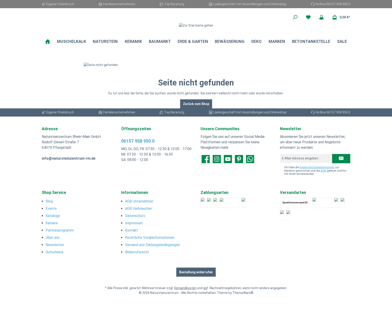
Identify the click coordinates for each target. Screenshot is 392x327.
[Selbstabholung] (288, 215)
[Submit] (341, 158)
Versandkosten (185, 288)
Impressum (134, 223)
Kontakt (131, 230)
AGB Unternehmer (139, 201)
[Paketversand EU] (336, 203)
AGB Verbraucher (138, 208)
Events (51, 208)
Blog (49, 201)
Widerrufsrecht (137, 252)
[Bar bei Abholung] (215, 203)
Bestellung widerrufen (196, 272)
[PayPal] (203, 203)
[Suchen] (295, 17)
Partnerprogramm (60, 230)
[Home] (47, 41)
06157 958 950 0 (137, 141)
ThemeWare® (243, 293)
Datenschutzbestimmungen (317, 167)
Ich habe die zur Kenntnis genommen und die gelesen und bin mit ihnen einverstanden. (315, 171)
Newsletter (55, 245)
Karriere (52, 223)
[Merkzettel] (308, 17)
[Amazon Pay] (229, 203)
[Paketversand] (322, 203)
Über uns (52, 237)
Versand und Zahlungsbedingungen (152, 245)
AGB (323, 170)
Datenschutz (135, 216)
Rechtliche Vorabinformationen (149, 237)
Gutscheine (55, 252)
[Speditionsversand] (343, 203)
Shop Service (54, 192)
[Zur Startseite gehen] (196, 25)
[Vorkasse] (243, 203)
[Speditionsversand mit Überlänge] (282, 215)
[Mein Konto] (321, 17)
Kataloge (53, 216)
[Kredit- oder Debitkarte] (209, 203)
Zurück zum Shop (196, 104)
